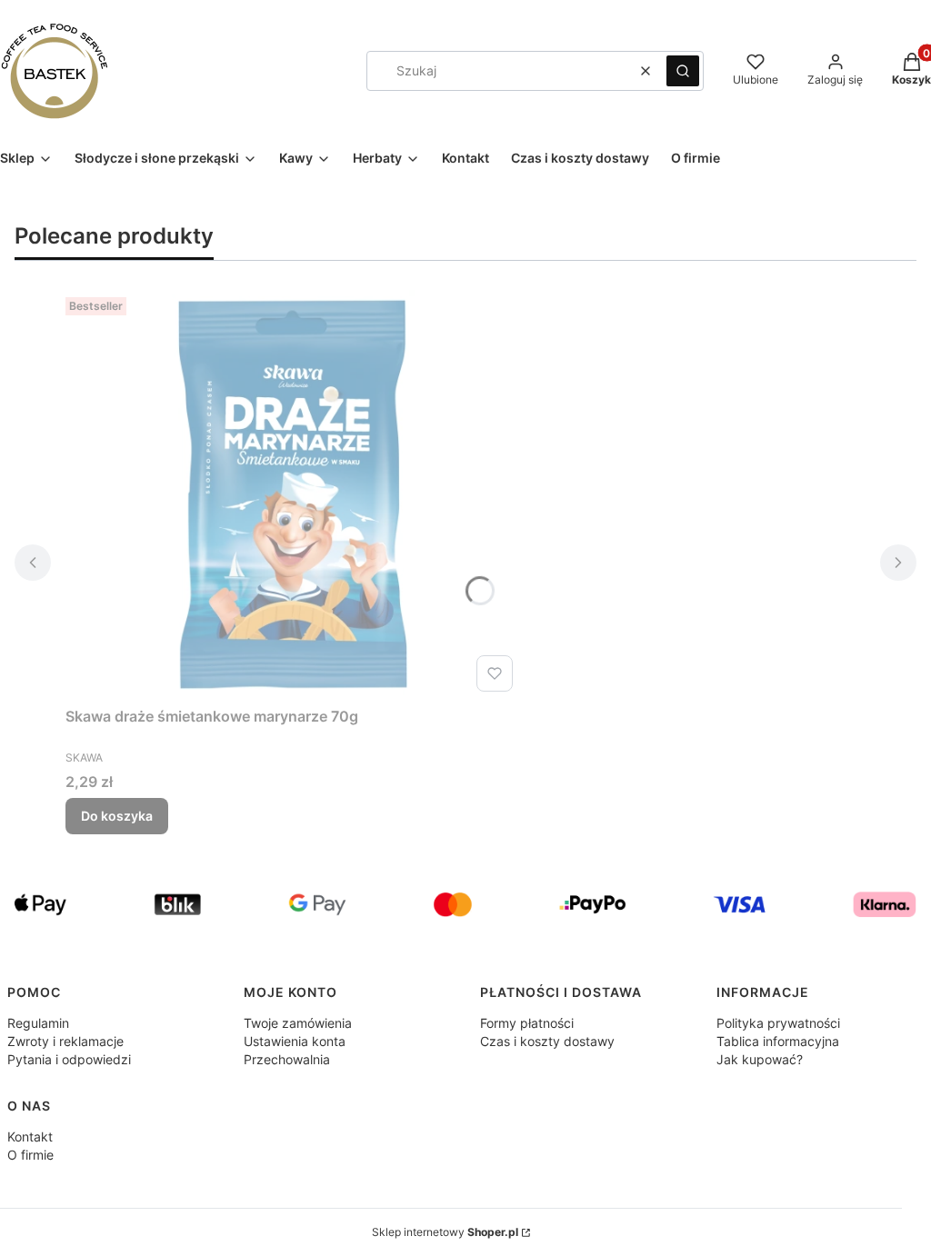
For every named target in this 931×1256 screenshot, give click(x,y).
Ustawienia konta (294, 1041)
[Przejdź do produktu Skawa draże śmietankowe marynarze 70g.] (292, 494)
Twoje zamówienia (298, 1023)
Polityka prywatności (778, 1023)
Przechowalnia (287, 1059)
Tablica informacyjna (777, 1041)
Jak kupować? (759, 1059)
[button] (682, 70)
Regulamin (38, 1023)
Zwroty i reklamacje (65, 1041)
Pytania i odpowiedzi (69, 1059)
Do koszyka (117, 815)
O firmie (30, 1154)
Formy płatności (527, 1023)
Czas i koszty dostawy (547, 1041)
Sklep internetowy (445, 1232)
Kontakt (30, 1136)
